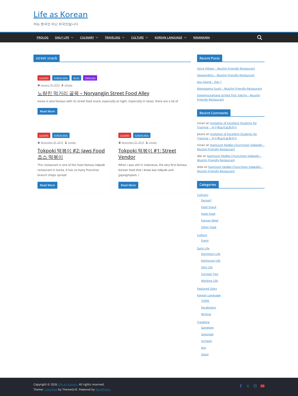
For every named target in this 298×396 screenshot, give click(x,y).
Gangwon (207, 327)
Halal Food (208, 214)
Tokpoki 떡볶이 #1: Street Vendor (147, 153)
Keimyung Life (210, 261)
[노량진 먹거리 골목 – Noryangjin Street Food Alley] (112, 72)
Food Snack (208, 207)
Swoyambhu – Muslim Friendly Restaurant (225, 75)
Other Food (208, 227)
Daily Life (62, 37)
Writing (206, 314)
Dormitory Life (210, 254)
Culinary (87, 37)
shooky (68, 85)
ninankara (201, 37)
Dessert (206, 200)
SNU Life (207, 267)
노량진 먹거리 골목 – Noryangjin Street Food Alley (93, 93)
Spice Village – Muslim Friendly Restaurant (226, 68)
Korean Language (168, 37)
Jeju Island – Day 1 (209, 82)
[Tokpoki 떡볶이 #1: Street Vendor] (152, 130)
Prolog (42, 37)
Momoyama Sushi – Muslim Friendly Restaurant (229, 88)
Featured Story (207, 289)
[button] (71, 37)
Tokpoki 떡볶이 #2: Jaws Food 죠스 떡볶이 (71, 153)
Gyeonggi (207, 334)
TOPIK (205, 301)
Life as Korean (60, 14)
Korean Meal (61, 77)
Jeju (203, 348)
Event (205, 240)
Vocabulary (208, 307)
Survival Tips (209, 274)
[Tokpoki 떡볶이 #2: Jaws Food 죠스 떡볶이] (72, 130)
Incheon (206, 341)
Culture (137, 37)
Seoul (76, 77)
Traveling (112, 37)
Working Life (209, 281)
